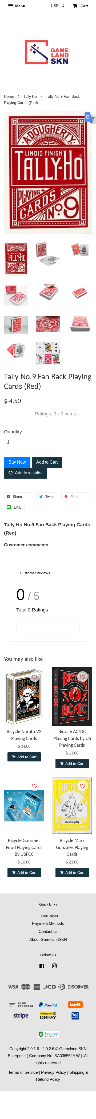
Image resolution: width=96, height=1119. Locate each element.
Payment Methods (48, 923)
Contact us (48, 931)
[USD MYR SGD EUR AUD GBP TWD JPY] (57, 5)
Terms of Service (23, 1072)
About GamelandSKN (48, 939)
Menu (19, 6)
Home (9, 97)
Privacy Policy (53, 1072)
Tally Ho (30, 97)
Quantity (13, 431)
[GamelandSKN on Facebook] (42, 966)
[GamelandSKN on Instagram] (54, 966)
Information (48, 915)
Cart (83, 6)
